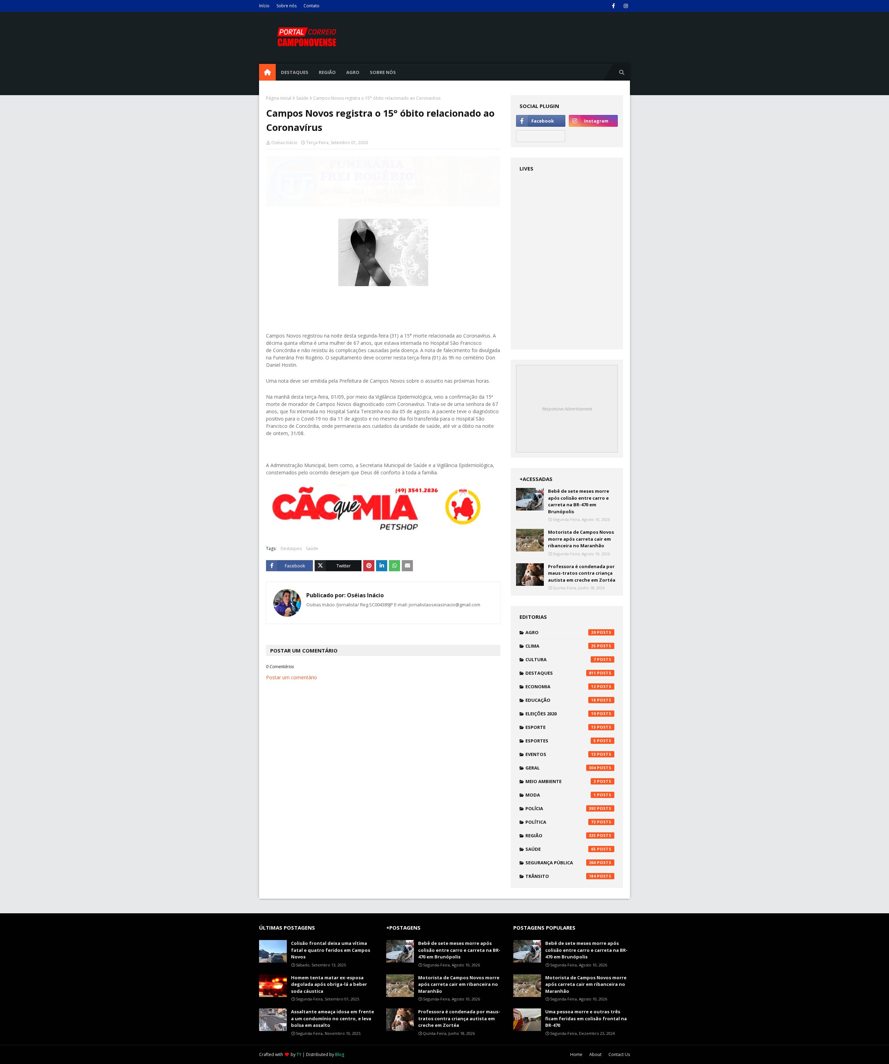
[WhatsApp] (540, 136)
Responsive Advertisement (567, 409)
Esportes (560, 741)
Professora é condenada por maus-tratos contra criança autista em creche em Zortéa (581, 573)
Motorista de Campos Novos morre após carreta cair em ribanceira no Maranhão (581, 539)
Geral (560, 768)
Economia (560, 686)
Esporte (560, 727)
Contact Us (619, 1054)
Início (264, 6)
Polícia (560, 808)
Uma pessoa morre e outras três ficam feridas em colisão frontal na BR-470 (586, 1018)
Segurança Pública (560, 862)
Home (576, 1054)
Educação (560, 700)
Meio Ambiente (560, 781)
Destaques (291, 548)
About (595, 1054)
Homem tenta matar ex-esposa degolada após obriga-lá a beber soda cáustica (329, 984)
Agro (560, 632)
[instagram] (625, 5)
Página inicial (278, 98)
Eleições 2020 (560, 713)
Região (560, 835)
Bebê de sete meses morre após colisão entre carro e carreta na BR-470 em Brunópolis (578, 501)
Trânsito (560, 876)
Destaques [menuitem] (294, 72)
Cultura (560, 659)
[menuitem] (267, 72)
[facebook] (613, 5)
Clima (560, 646)
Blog (339, 1054)
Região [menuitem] (327, 72)
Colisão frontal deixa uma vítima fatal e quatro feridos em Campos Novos (330, 950)
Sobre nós (286, 6)
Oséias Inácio (284, 143)
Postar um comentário (291, 677)
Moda (560, 795)
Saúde (302, 98)
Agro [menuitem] (352, 72)
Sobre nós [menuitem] (383, 72)
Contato (311, 6)
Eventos (560, 754)
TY (299, 1054)
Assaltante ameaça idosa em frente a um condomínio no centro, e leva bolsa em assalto (332, 1018)
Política (560, 822)
